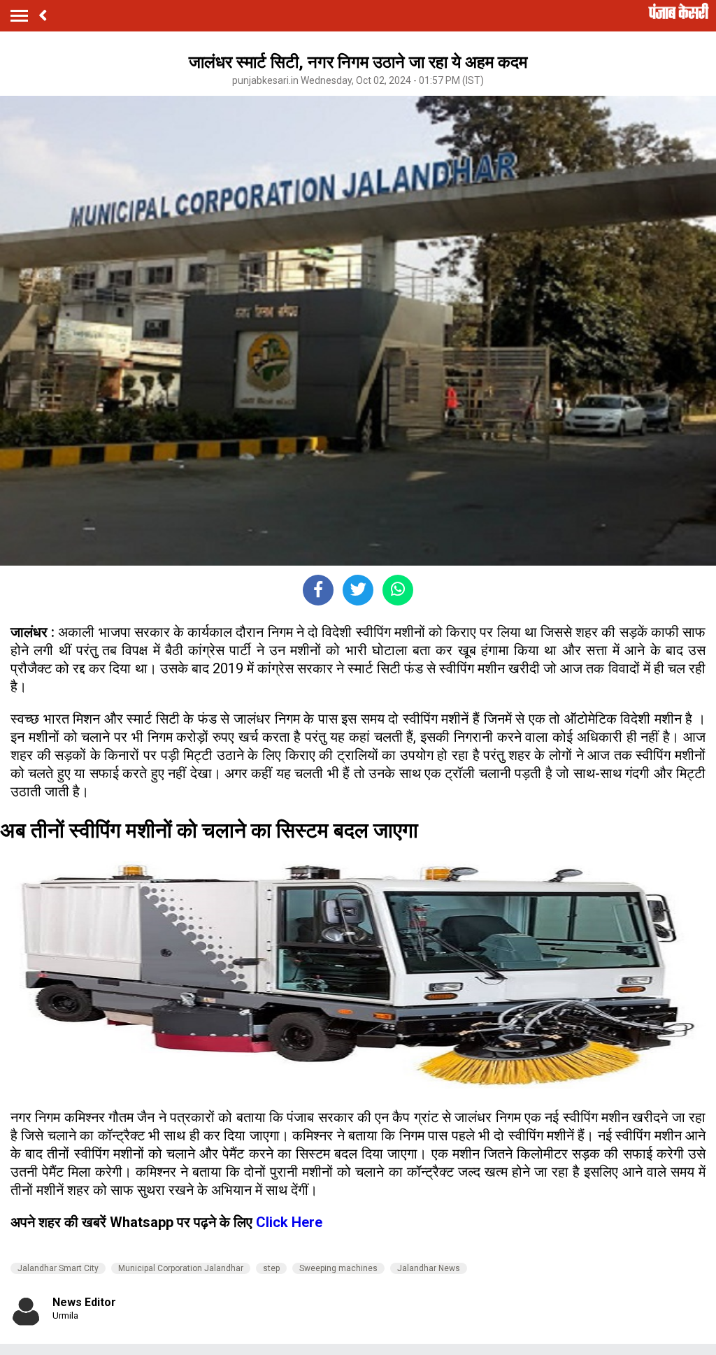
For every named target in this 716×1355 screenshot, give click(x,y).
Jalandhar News (428, 1268)
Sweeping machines (338, 1268)
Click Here (289, 1222)
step (271, 1268)
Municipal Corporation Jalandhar (180, 1268)
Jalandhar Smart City (58, 1268)
